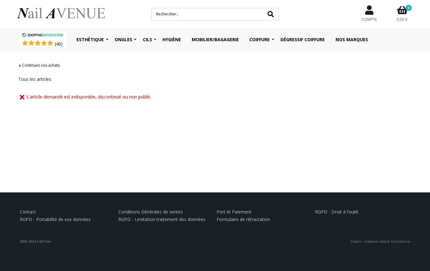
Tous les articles (34, 79)
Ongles (123, 39)
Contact (28, 212)
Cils (147, 39)
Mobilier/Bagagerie (215, 39)
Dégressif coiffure (302, 39)
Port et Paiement (234, 212)
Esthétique (90, 39)
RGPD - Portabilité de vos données (55, 219)
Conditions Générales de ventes (150, 212)
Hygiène (171, 39)
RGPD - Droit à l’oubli (336, 212)
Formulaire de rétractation (243, 219)
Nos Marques (352, 39)
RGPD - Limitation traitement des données (161, 219)
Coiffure (259, 39)
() (59, 44)
